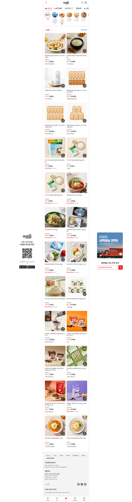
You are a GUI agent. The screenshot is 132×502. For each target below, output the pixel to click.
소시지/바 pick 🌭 (76, 19)
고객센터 (61, 455)
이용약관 (68, 455)
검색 (57, 500)
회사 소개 (48, 455)
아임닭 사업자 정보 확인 (51, 489)
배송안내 (83, 455)
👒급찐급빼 (58, 8)
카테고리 (48, 500)
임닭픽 (49, 8)
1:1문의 (55, 455)
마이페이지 (75, 500)
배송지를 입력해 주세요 (105, 267)
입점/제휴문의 (75, 455)
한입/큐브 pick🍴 (83, 19)
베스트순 (83, 30)
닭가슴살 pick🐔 (69, 19)
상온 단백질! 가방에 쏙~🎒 (62, 21)
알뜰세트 (79, 8)
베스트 (47, 19)
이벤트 (84, 500)
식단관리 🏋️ (69, 8)
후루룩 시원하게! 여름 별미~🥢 (54, 21)
